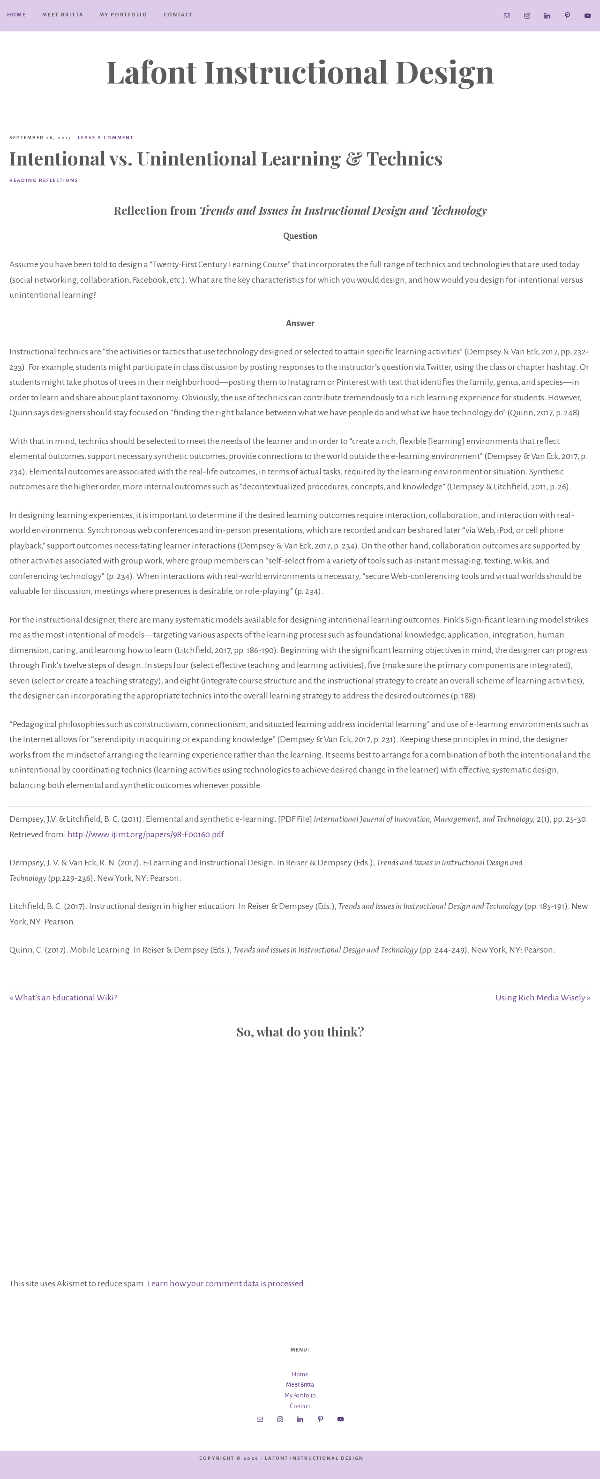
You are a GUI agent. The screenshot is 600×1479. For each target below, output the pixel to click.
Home (300, 1374)
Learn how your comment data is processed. (227, 1283)
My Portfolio (300, 1395)
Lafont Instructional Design (300, 71)
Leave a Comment (106, 137)
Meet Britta (300, 1384)
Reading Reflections (44, 180)
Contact (300, 1406)
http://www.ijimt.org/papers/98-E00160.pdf (146, 834)
